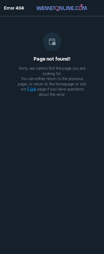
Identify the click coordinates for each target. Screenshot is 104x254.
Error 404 (14, 8)
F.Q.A (31, 89)
